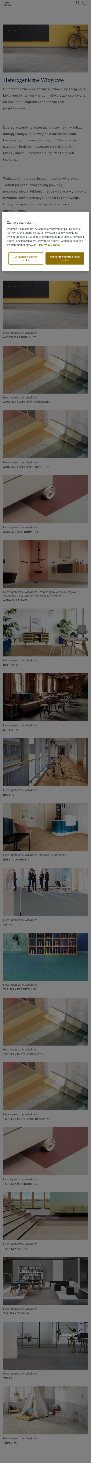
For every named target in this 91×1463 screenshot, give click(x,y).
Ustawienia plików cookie (26, 258)
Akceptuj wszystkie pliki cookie (65, 258)
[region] (45, 241)
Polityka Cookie (49, 244)
